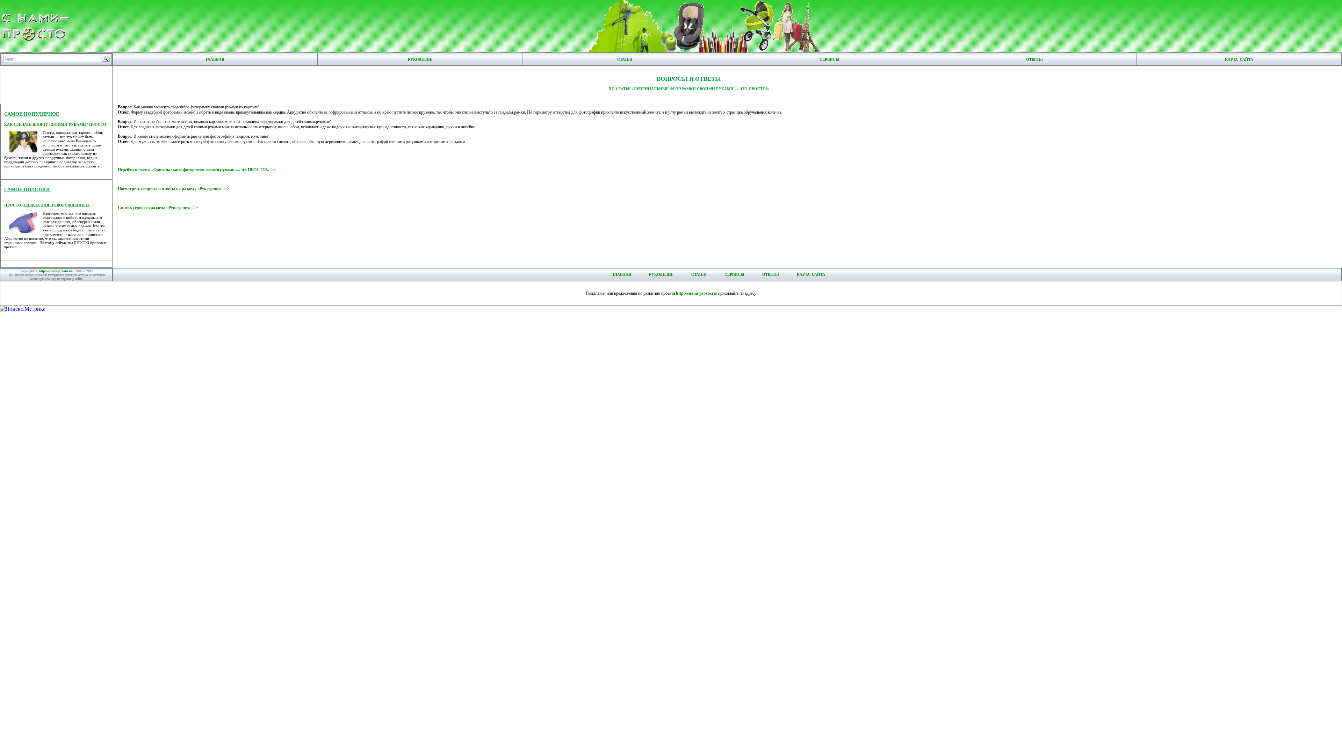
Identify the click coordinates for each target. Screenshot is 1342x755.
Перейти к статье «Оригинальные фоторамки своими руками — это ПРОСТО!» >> (197, 169)
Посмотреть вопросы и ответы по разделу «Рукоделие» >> (173, 188)
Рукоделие (420, 59)
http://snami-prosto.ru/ (56, 271)
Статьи (625, 59)
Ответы (1034, 59)
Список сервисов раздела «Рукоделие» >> (158, 207)
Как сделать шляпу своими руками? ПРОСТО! (56, 124)
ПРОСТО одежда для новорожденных (47, 205)
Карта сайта (1239, 59)
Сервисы (829, 59)
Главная (215, 59)
